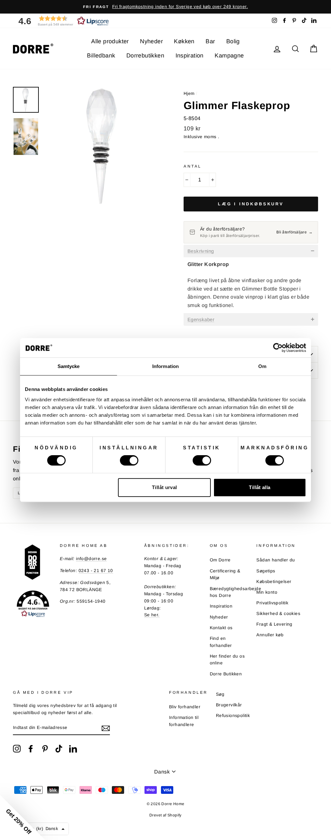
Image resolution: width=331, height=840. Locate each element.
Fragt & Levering (274, 624)
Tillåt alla (259, 487)
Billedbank (101, 55)
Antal (193, 166)
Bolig (233, 41)
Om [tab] (262, 366)
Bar (210, 41)
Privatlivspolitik (272, 602)
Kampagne (229, 55)
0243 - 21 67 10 (96, 570)
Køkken (184, 41)
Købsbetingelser (273, 581)
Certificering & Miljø (225, 574)
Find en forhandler (221, 642)
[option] (165, 6)
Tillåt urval (164, 487)
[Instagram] (17, 749)
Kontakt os (221, 627)
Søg (220, 694)
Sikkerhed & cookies (278, 613)
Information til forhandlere (183, 721)
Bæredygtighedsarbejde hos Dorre (235, 592)
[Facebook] (31, 749)
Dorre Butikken (226, 673)
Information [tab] (165, 366)
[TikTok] (59, 749)
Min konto (266, 592)
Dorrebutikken (145, 55)
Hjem (189, 93)
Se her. (152, 614)
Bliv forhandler (184, 706)
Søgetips (265, 571)
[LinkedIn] (73, 749)
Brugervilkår (229, 704)
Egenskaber (200, 319)
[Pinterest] (45, 749)
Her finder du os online (227, 660)
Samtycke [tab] (69, 366)
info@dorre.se (91, 558)
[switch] (129, 460)
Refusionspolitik (233, 715)
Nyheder (151, 41)
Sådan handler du (275, 560)
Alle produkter (110, 41)
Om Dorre (220, 560)
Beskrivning (200, 251)
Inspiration (190, 55)
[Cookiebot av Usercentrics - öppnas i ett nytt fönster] (278, 348)
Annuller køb (269, 634)
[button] (61, 21)
